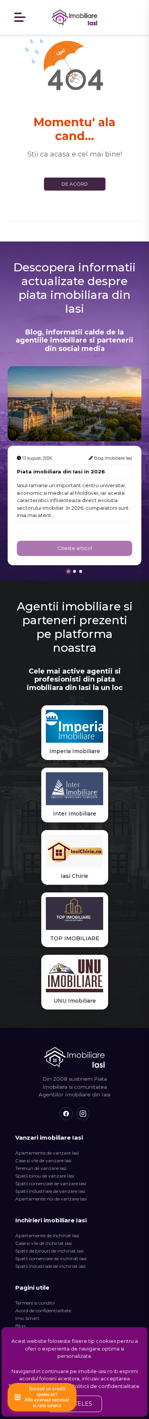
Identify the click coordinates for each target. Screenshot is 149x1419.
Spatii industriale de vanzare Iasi (50, 1191)
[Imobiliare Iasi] (74, 17)
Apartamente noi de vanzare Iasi (51, 1199)
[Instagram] (82, 1113)
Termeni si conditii (35, 1303)
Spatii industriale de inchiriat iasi (50, 1266)
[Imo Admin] (134, 17)
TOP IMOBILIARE (74, 938)
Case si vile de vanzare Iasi (43, 1160)
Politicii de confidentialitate (105, 1386)
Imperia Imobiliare (74, 751)
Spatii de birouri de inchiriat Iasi (49, 1251)
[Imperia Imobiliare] (74, 726)
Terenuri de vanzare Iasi (40, 1168)
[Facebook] (66, 1113)
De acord (75, 184)
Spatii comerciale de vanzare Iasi (50, 1183)
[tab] (68, 571)
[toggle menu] (20, 17)
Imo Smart (27, 1318)
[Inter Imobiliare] (74, 789)
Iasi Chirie (74, 876)
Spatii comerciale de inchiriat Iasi (50, 1258)
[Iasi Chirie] (74, 851)
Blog (20, 1326)
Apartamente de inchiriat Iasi (47, 1235)
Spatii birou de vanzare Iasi (44, 1176)
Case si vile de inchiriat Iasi (43, 1243)
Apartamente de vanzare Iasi (47, 1153)
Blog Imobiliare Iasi (113, 458)
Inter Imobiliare (74, 813)
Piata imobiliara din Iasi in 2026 (61, 471)
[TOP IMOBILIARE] (74, 913)
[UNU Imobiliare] (74, 976)
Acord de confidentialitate (43, 1310)
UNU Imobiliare (74, 1000)
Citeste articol (74, 548)
